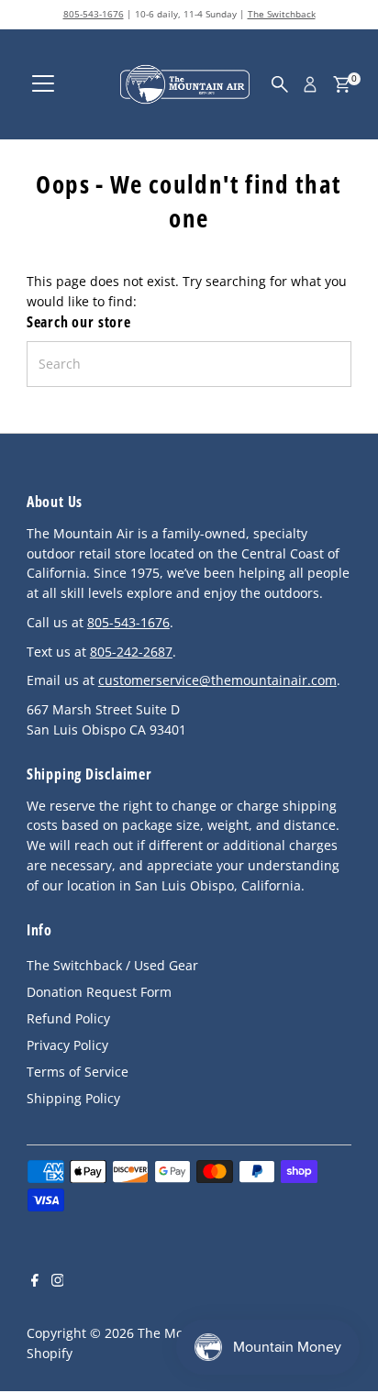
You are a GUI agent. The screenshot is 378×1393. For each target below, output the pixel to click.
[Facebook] (35, 1282)
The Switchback (282, 13)
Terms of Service (77, 1071)
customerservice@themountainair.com (217, 680)
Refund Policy (68, 1018)
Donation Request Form (99, 992)
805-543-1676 (93, 13)
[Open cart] (341, 84)
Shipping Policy (73, 1098)
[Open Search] (280, 84)
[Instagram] (58, 1282)
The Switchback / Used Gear (112, 965)
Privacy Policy (67, 1045)
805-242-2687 (131, 651)
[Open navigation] (43, 84)
